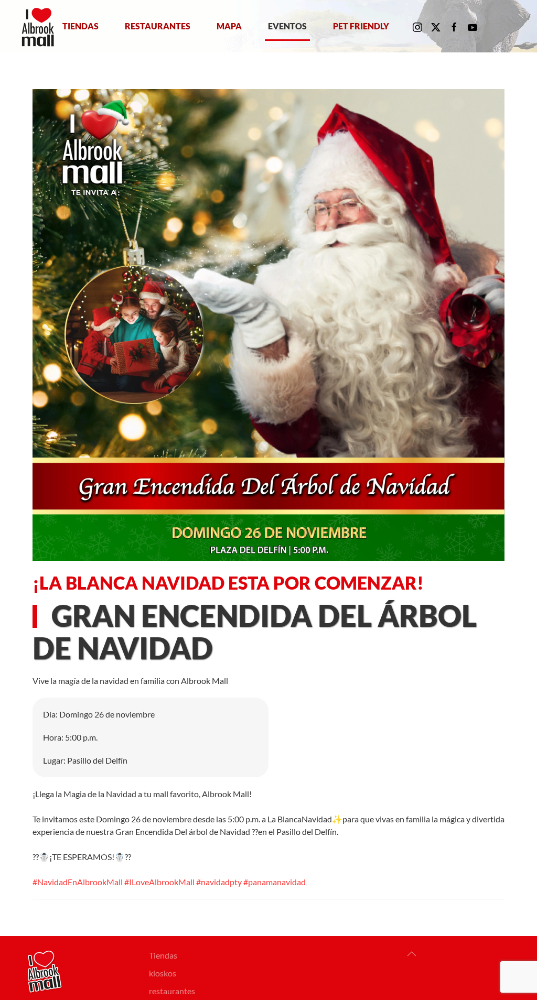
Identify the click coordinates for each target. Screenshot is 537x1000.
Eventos (287, 26)
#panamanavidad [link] (274, 882)
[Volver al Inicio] (40, 26)
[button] (411, 954)
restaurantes (172, 991)
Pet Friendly (361, 26)
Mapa (229, 26)
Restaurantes (157, 26)
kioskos (162, 973)
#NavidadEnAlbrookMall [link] (78, 882)
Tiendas (80, 26)
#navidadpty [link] (219, 882)
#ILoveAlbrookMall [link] (159, 882)
